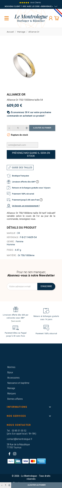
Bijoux (10, 372)
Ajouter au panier (42, 128)
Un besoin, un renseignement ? (26, 206)
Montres (11, 367)
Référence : (13, 237)
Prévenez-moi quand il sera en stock (31, 154)
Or (18, 233)
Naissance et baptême (18, 383)
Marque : (11, 233)
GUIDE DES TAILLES (22, 167)
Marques (11, 393)
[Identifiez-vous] (50, 18)
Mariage (11, 388)
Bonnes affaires (15, 398)
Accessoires (13, 377)
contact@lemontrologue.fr (19, 439)
